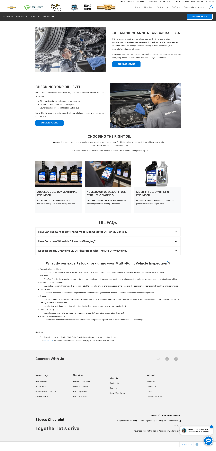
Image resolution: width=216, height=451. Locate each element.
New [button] (136, 8)
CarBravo (176, 7)
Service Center (8, 16)
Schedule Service (21, 16)
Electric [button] (147, 8)
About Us (114, 378)
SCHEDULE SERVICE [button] (126, 64)
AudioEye (176, 426)
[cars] (158, 358)
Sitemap (151, 421)
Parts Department (80, 392)
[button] (211, 7)
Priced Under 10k (42, 397)
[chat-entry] (208, 440)
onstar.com (48, 341)
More (200, 8)
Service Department (81, 382)
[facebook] (167, 358)
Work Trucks (40, 387)
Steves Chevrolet (173, 415)
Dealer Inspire (175, 431)
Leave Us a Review (118, 393)
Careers (113, 388)
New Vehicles (41, 382)
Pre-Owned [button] (161, 8)
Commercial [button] (189, 8)
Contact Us (114, 383)
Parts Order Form (48, 16)
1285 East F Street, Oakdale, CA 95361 (174, 1)
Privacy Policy (174, 421)
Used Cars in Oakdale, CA (45, 392)
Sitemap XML (161, 421)
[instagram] (176, 358)
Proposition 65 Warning (127, 421)
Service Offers (35, 16)
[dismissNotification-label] (211, 426)
